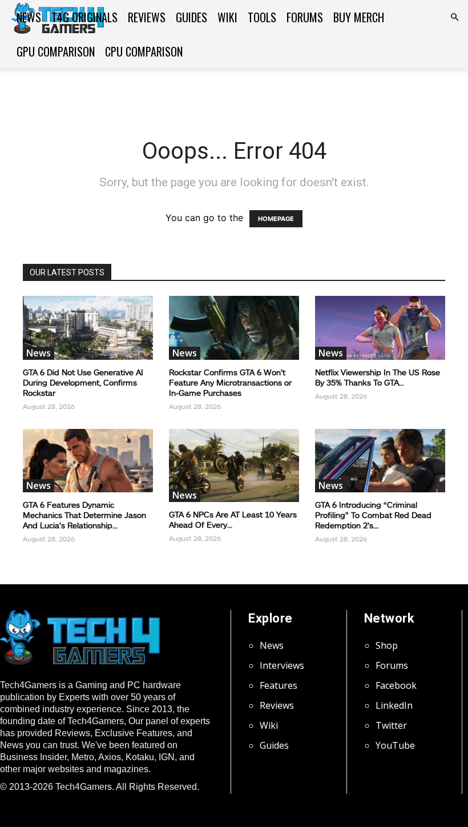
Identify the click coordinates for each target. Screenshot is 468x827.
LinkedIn (394, 705)
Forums (305, 17)
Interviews (282, 665)
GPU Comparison (56, 51)
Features (278, 685)
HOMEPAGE (276, 219)
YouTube (395, 745)
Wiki (227, 17)
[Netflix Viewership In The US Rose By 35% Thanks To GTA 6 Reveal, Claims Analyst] (380, 328)
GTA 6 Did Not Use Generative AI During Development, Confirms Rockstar (83, 382)
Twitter (391, 725)
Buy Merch (358, 17)
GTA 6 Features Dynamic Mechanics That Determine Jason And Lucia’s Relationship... (84, 515)
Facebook (396, 685)
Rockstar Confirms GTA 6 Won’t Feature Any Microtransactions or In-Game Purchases (230, 382)
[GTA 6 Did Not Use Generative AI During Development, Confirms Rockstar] (88, 328)
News (29, 17)
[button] (454, 17)
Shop (387, 645)
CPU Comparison (144, 51)
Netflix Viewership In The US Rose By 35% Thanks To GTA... (377, 377)
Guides (191, 17)
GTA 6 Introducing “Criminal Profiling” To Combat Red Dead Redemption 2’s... (373, 515)
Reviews (147, 17)
